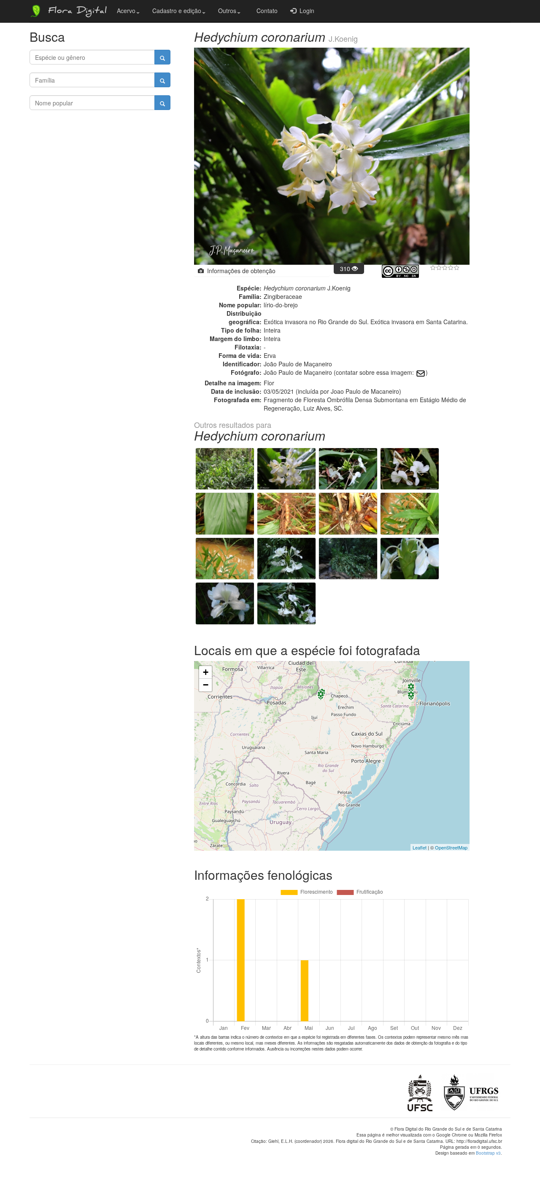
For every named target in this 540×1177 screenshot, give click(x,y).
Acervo (126, 10)
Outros (227, 10)
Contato (265, 10)
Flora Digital (75, 11)
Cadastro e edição (176, 10)
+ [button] (205, 672)
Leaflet (420, 847)
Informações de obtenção (239, 270)
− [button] (205, 685)
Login (305, 10)
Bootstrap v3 (488, 1153)
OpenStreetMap (451, 847)
